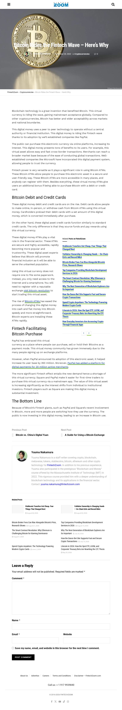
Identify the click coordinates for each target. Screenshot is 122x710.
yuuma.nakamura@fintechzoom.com (60, 484)
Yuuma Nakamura (42, 54)
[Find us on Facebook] (51, 702)
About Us (24, 676)
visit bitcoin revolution (37, 290)
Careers (46, 676)
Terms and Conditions (62, 676)
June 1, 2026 (36, 549)
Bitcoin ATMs (32, 301)
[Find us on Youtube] (60, 702)
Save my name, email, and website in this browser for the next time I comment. (57, 648)
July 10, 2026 (84, 541)
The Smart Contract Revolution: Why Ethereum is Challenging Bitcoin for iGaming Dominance (83, 280)
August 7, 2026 (18, 537)
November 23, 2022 (63, 54)
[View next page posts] (89, 333)
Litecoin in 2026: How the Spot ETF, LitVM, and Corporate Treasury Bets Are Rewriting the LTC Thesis (83, 313)
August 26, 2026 (81, 513)
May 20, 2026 (67, 552)
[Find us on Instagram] (68, 702)
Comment (18, 578)
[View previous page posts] (83, 333)
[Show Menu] (8, 4)
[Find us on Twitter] (55, 702)
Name (16, 620)
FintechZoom (54, 465)
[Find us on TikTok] (64, 702)
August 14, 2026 (82, 526)
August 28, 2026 (32, 513)
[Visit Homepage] (61, 4)
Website (67, 634)
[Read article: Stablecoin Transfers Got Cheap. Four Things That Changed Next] (18, 509)
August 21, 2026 (33, 526)
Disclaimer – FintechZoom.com (87, 676)
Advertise (35, 676)
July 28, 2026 (79, 533)
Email (16, 634)
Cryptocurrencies (82, 54)
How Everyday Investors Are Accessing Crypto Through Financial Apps (82, 323)
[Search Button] (113, 4)
